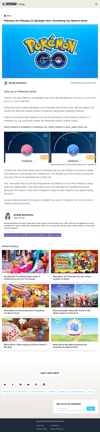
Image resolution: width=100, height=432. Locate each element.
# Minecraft (63, 392)
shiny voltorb (55, 235)
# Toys (90, 392)
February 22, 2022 (82, 98)
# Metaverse (23, 392)
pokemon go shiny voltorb (15, 235)
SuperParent (40, 421)
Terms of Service (56, 429)
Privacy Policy (42, 429)
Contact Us (54, 425)
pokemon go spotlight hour (37, 235)
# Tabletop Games (78, 392)
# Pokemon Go (9, 392)
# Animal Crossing (38, 392)
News (8, 16)
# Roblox (51, 392)
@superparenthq (22, 203)
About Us (40, 425)
